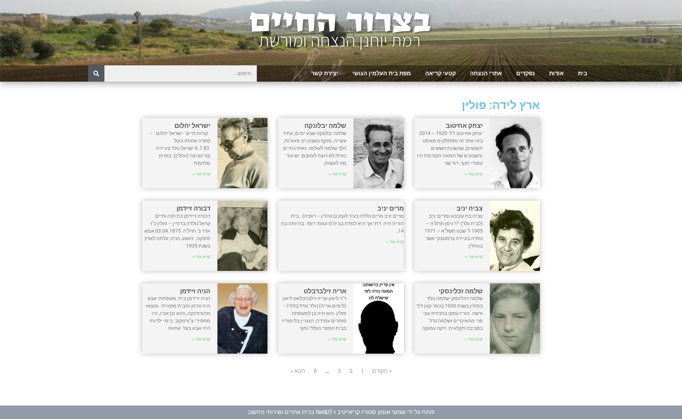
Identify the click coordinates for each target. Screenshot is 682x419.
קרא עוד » (474, 174)
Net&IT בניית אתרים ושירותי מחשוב (290, 412)
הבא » (298, 370)
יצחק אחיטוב (464, 125)
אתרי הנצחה (486, 73)
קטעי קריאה (440, 73)
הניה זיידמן (195, 291)
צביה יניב (469, 208)
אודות (556, 73)
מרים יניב (390, 208)
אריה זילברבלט (325, 291)
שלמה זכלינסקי (461, 291)
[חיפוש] (96, 73)
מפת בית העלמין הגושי (381, 73)
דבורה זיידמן (193, 208)
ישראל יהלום (192, 125)
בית (582, 73)
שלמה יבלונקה (325, 125)
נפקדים (525, 73)
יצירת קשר (324, 73)
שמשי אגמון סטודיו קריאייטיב (371, 412)
